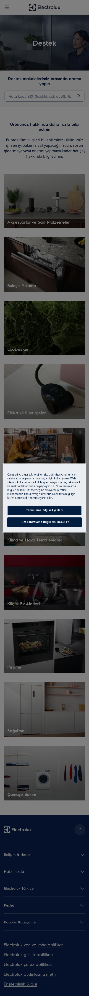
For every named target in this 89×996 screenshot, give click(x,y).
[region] (44, 498)
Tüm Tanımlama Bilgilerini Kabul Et (44, 522)
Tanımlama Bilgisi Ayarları (44, 510)
